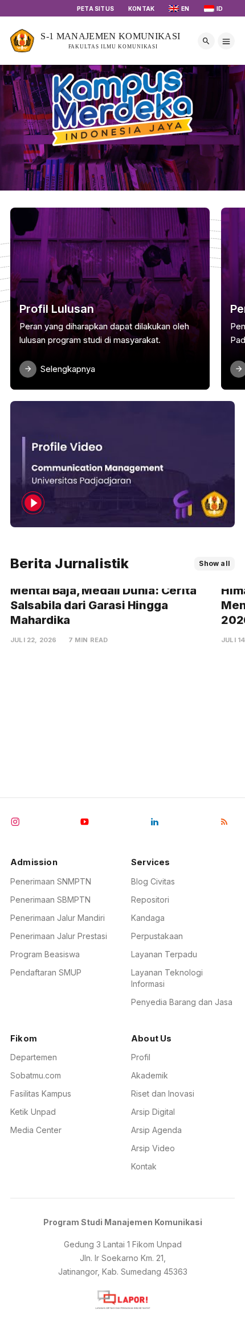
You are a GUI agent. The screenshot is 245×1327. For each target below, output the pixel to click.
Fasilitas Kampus (40, 1093)
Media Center (36, 1130)
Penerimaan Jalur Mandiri (57, 918)
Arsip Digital (153, 1112)
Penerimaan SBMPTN (50, 899)
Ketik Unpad (33, 1112)
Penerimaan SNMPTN (50, 881)
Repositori (150, 899)
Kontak (141, 8)
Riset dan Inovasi (162, 1093)
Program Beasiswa (45, 954)
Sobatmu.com (35, 1075)
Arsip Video (153, 1148)
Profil (140, 1057)
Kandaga (148, 918)
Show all (214, 563)
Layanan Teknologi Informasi (167, 978)
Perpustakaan (157, 936)
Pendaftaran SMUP (45, 972)
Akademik (149, 1075)
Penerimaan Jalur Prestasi (58, 936)
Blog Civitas (153, 881)
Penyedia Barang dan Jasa (181, 1002)
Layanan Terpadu (164, 954)
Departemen (33, 1057)
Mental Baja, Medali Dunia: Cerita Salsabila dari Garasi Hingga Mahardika (104, 605)
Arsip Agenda (156, 1130)
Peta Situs (95, 8)
